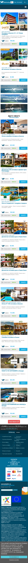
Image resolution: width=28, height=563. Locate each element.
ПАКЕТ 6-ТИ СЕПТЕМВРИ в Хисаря (13, 371)
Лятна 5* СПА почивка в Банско (12, 304)
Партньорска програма (7, 453)
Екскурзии (18, 450)
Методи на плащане (6, 450)
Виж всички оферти (14, 117)
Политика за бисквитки (7, 439)
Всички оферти (5, 442)
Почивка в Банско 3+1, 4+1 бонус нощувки (12, 33)
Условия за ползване (20, 448)
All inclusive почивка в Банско (11, 69)
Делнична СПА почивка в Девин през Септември (14, 170)
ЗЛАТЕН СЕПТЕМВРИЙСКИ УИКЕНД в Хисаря (14, 405)
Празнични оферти (6, 445)
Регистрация (19, 2)
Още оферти (13, 421)
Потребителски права (6, 436)
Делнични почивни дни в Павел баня (14, 237)
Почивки (18, 445)
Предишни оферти (20, 442)
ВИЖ (23, 44)
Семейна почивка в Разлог (10, 337)
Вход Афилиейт (19, 453)
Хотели (18, 432)
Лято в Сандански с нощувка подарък (14, 203)
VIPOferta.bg (12, 432)
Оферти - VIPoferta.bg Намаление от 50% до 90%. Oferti (5, 2)
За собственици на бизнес (7, 448)
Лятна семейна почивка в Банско (13, 136)
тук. (14, 552)
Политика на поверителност (17, 437)
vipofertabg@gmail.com (15, 465)
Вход (15, 2)
